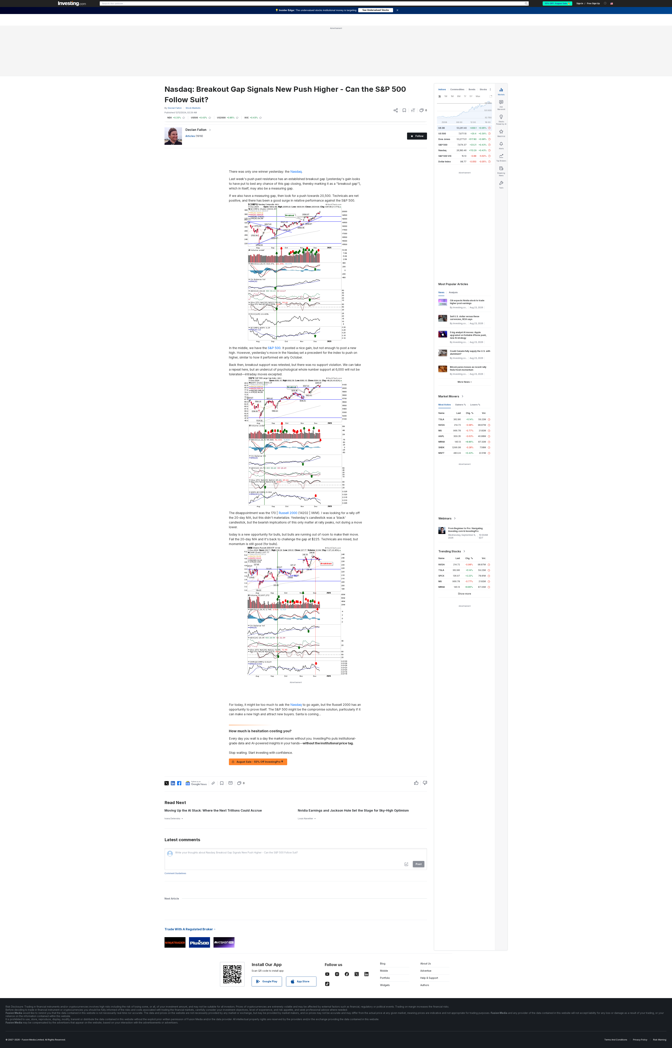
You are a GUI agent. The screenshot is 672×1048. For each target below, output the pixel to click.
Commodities (457, 89)
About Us (425, 963)
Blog (382, 963)
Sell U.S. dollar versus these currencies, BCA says (464, 317)
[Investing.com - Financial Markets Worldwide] (72, 3)
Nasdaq (296, 171)
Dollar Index (444, 161)
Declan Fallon (196, 130)
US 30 (441, 128)
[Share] (396, 110)
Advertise (425, 970)
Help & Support (429, 977)
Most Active (444, 404)
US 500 (442, 133)
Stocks (483, 89)
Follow (419, 136)
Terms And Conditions (615, 1039)
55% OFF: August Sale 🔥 (557, 3)
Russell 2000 (288, 513)
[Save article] (404, 110)
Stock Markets (193, 108)
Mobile (384, 970)
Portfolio (385, 977)
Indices (442, 89)
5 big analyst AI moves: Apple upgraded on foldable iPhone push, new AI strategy (468, 335)
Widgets (385, 985)
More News (464, 382)
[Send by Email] (230, 783)
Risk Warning (659, 1039)
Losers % (475, 404)
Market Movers (448, 396)
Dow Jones (444, 139)
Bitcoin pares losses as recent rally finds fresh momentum (468, 368)
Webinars (444, 518)
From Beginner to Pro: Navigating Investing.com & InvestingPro (465, 529)
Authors (424, 985)
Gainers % (460, 404)
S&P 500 (274, 348)
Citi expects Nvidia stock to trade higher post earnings (467, 302)
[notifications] (605, 3)
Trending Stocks (449, 551)
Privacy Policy (640, 1039)
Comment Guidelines (175, 873)
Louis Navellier (305, 818)
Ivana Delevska (172, 818)
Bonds (472, 89)
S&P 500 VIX (444, 156)
